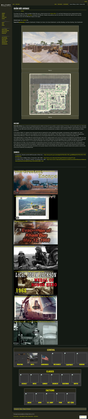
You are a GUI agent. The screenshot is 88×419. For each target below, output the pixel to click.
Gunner (44, 383)
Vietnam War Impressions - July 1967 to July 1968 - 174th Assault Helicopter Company (35, 321)
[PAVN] (60, 397)
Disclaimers (36, 416)
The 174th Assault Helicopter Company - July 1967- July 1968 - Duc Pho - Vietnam (34, 296)
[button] (36, 182)
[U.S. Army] (50, 397)
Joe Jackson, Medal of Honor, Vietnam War (25, 246)
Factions (50, 390)
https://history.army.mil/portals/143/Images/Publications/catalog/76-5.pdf (59, 157)
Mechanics (57, 364)
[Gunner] (45, 378)
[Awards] (82, 358)
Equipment (69, 365)
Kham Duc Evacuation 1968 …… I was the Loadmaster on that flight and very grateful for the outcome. (39, 221)
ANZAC (29, 402)
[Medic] (34, 378)
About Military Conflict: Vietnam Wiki (26, 416)
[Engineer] (55, 378)
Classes (50, 371)
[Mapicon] (50, 47)
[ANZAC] (29, 397)
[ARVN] (40, 397)
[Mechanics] (57, 358)
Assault (24, 383)
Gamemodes (45, 364)
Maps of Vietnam (27, 409)
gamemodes (22, 22)
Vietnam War (53, 13)
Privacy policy (16, 416)
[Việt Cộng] (71, 397)
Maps (32, 364)
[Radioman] (65, 378)
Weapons (20, 364)
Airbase (22, 11)
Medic (35, 383)
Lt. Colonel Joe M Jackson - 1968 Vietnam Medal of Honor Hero (29, 271)
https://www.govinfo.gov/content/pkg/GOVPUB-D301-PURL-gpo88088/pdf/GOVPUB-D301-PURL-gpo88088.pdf (50, 155)
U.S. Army (50, 402)
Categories (16, 409)
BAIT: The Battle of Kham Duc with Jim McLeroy (26, 196)
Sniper (76, 383)
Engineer (55, 383)
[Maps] (32, 358)
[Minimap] (50, 94)
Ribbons (82, 364)
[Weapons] (20, 358)
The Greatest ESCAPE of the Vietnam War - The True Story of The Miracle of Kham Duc (35, 171)
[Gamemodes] (45, 358)
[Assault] (24, 378)
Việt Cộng (30, 15)
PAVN (60, 402)
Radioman (65, 383)
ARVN (39, 402)
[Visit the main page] (6, 5)
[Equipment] (69, 358)
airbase (24, 20)
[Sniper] (76, 378)
